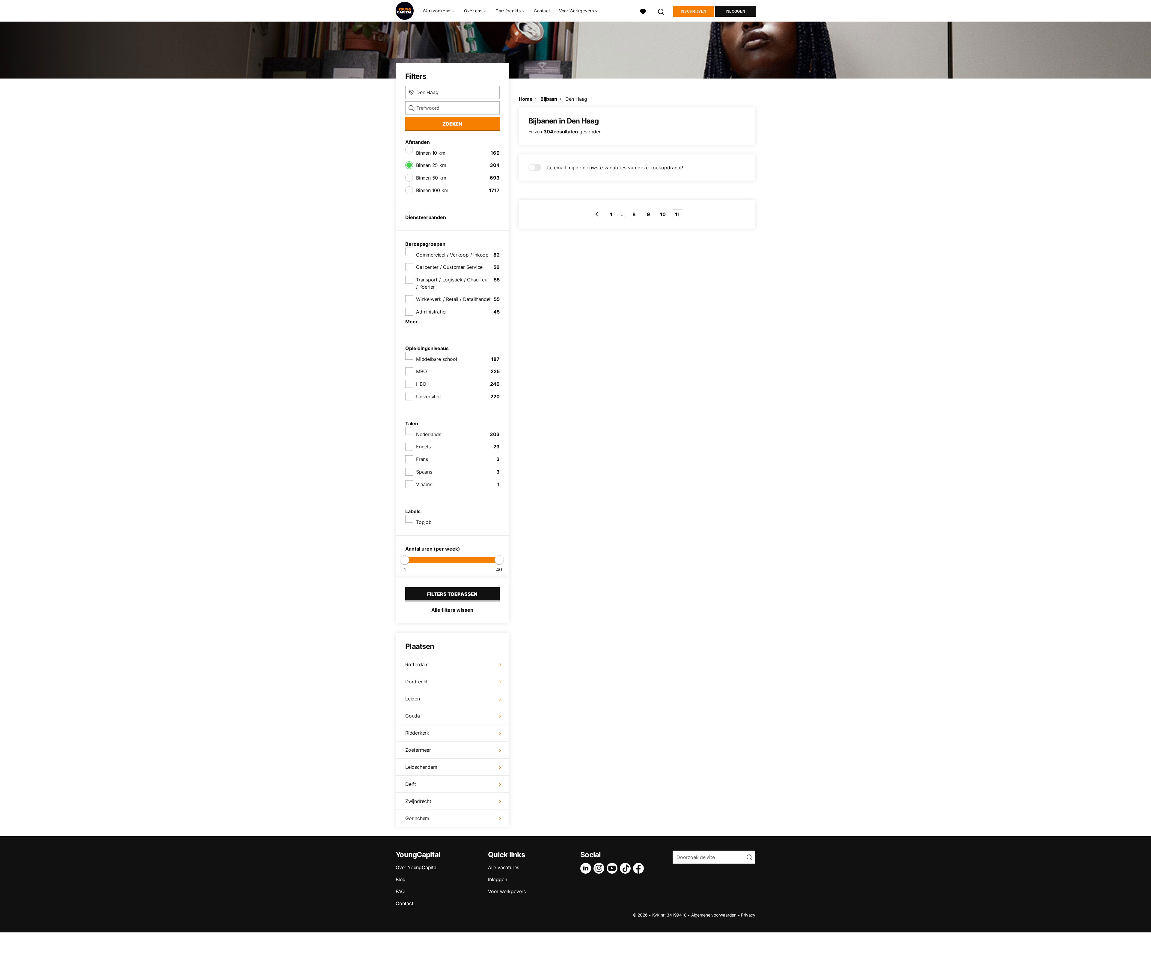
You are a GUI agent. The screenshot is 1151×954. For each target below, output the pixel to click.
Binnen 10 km (430, 153)
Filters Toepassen (452, 594)
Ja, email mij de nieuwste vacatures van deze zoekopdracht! (614, 168)
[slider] (404, 559)
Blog (401, 879)
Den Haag (576, 99)
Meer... (413, 322)
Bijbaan (548, 99)
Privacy (748, 914)
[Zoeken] (661, 10)
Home (526, 99)
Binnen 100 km (432, 190)
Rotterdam (417, 664)
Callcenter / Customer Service (449, 267)
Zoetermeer (418, 750)
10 (663, 214)
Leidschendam (421, 767)
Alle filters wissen (452, 610)
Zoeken (452, 124)
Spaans (424, 472)
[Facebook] (639, 868)
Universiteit (428, 397)
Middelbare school (436, 359)
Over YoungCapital (417, 867)
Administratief (431, 312)
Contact (542, 10)
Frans (422, 459)
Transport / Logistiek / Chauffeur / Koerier (452, 283)
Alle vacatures (503, 867)
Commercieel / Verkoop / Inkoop (452, 255)
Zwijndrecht (418, 801)
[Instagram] (600, 868)
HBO (421, 384)
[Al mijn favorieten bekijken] (643, 10)
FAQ (400, 891)
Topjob (424, 522)
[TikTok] (626, 868)
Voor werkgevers (507, 891)
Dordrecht (416, 682)
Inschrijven (693, 11)
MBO (421, 371)
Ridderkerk (417, 733)
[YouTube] (613, 868)
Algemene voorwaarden (713, 914)
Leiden (412, 699)
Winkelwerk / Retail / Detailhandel (453, 299)
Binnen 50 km (431, 178)
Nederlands (428, 434)
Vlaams (424, 484)
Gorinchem (417, 818)
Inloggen (735, 11)
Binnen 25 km (431, 165)
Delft (410, 784)
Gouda (412, 716)
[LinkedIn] (586, 868)
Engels (423, 447)
